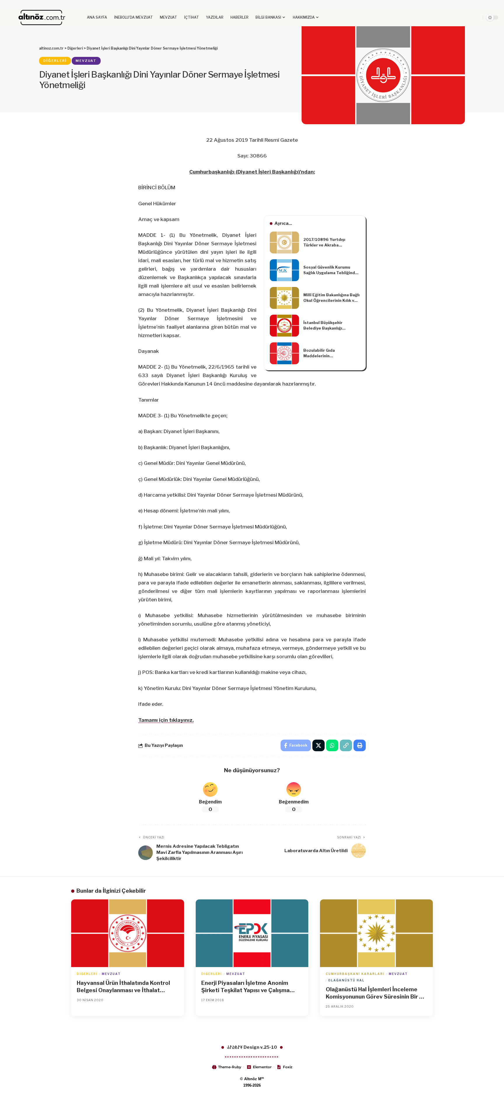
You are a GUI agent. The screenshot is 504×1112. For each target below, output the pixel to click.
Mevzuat (86, 61)
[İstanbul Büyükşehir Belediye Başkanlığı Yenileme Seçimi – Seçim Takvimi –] (284, 326)
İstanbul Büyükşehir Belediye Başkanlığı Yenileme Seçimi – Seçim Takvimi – (328, 325)
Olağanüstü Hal (346, 980)
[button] (464, 17)
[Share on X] (318, 745)
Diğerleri (55, 61)
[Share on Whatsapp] (332, 745)
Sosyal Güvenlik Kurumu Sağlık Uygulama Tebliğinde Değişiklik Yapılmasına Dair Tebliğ (330, 270)
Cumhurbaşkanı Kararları (355, 974)
